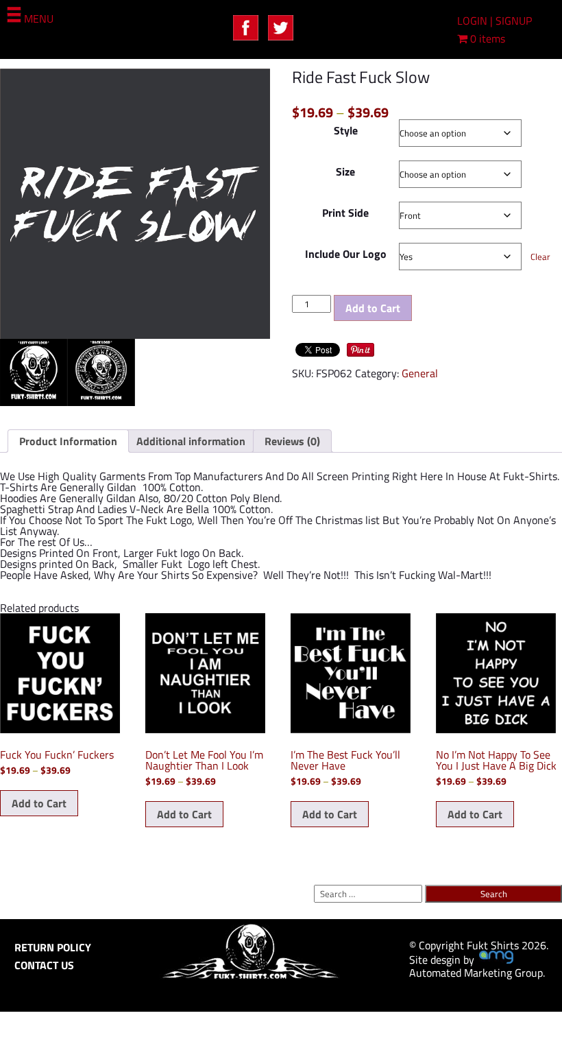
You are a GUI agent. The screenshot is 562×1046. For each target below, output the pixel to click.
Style (346, 130)
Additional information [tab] (190, 441)
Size (345, 171)
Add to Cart (372, 308)
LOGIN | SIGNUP (494, 20)
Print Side (345, 212)
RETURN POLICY (52, 947)
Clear (540, 256)
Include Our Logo (346, 254)
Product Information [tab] (68, 441)
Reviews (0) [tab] (292, 441)
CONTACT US (44, 965)
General (420, 373)
